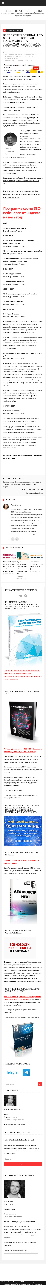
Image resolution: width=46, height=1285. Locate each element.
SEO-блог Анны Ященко (23, 11)
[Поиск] (40, 1084)
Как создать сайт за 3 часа (34, 493)
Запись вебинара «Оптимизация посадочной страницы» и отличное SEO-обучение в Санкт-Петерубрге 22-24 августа (22, 484)
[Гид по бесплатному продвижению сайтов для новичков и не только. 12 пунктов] (23, 556)
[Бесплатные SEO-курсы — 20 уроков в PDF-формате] (36, 556)
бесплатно (21, 54)
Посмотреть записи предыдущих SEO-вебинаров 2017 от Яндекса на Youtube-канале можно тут (21, 194)
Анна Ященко (8, 52)
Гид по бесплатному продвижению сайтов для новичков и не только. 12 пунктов (22, 569)
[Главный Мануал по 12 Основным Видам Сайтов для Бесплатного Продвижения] (9, 556)
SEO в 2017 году (13, 54)
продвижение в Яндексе (22, 56)
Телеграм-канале (34, 962)
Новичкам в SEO (8, 56)
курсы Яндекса (31, 54)
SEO (6, 54)
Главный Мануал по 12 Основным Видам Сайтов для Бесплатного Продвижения (9, 566)
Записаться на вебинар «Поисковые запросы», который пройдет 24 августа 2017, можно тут (23, 180)
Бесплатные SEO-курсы (14, 30)
